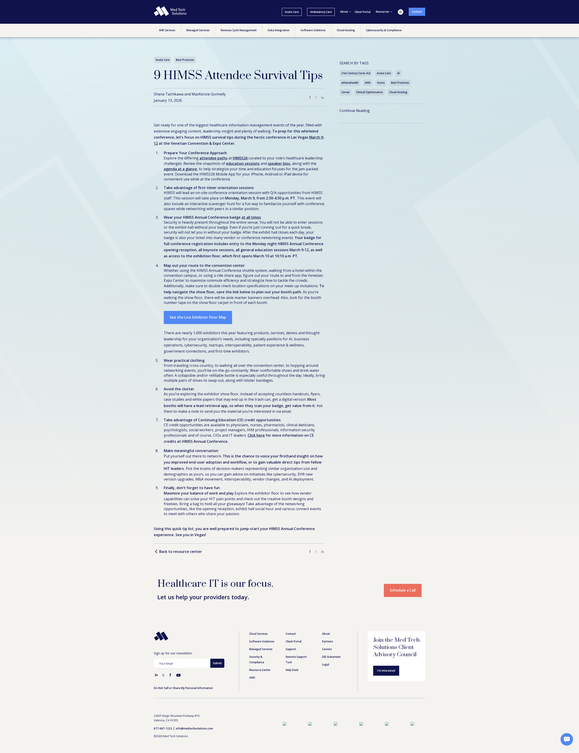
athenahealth (349, 83)
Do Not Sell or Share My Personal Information (183, 688)
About (326, 634)
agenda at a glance (180, 168)
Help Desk (292, 670)
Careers (327, 649)
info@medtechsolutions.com (194, 728)
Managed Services (261, 649)
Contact (417, 12)
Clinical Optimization (369, 92)
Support (291, 649)
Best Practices (400, 83)
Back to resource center (180, 551)
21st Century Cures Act (355, 73)
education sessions (243, 163)
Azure (381, 83)
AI (398, 73)
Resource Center (260, 670)
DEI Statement (331, 657)
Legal (325, 664)
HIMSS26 (240, 158)
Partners (327, 641)
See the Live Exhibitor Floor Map (198, 317)
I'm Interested (386, 670)
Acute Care (292, 12)
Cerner (345, 92)
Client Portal (362, 12)
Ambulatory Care (321, 12)
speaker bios (279, 163)
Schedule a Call (403, 590)
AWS (368, 83)
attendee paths (213, 158)
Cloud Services (258, 634)
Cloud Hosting (398, 92)
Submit (217, 663)
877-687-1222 (163, 728)
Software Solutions (261, 641)
